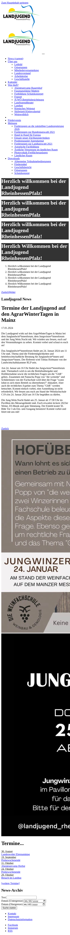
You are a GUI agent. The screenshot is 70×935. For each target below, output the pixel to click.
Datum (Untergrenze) (12, 900)
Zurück (5, 428)
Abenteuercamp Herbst (13, 866)
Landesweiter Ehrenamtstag (15, 854)
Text (4, 897)
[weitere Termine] (10, 883)
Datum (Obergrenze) (12, 904)
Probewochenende (10, 860)
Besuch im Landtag (11, 877)
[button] (5, 292)
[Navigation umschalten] (43, 53)
